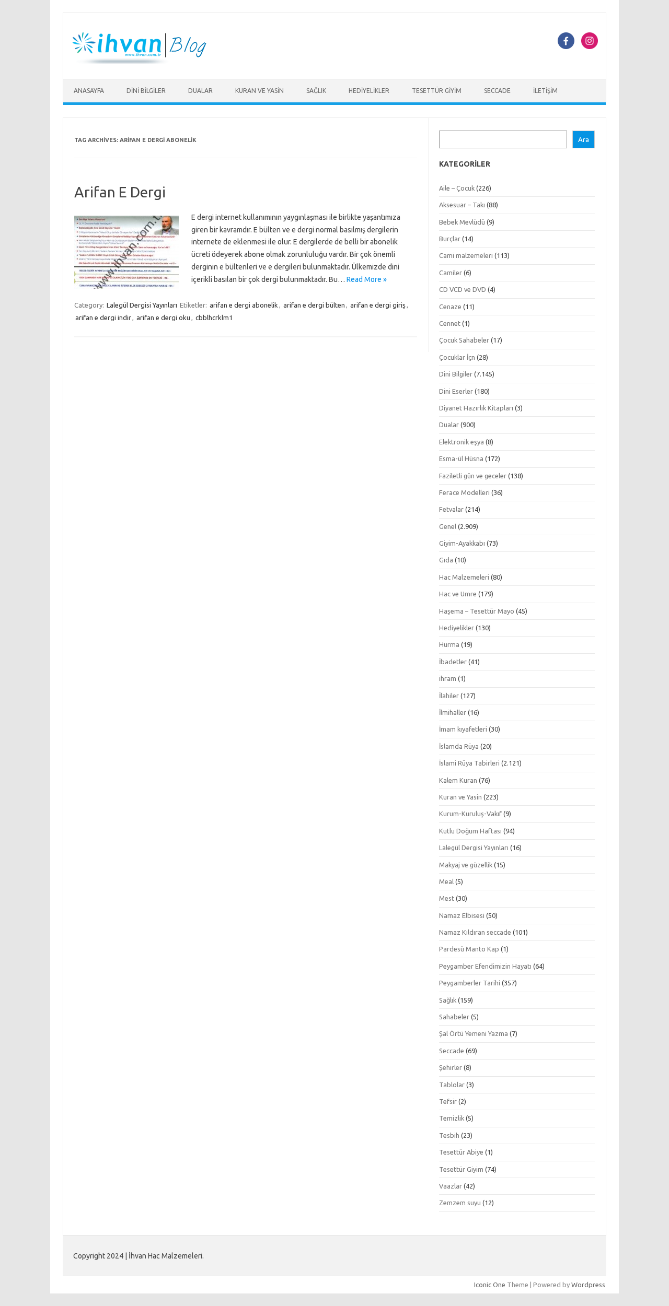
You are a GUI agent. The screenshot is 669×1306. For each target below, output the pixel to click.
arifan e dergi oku (163, 317)
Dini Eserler (456, 391)
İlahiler (449, 695)
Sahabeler (454, 1016)
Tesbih (449, 1135)
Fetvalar (451, 509)
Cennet (449, 323)
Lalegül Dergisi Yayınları (142, 305)
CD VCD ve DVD (462, 289)
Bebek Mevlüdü (462, 222)
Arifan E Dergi (120, 192)
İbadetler (453, 661)
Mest (446, 898)
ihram (447, 678)
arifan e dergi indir (103, 317)
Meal (446, 881)
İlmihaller (452, 712)
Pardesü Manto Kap (469, 948)
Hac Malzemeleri (464, 577)
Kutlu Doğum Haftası (470, 830)
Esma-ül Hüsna (461, 458)
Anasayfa (89, 90)
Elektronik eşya (461, 441)
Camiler (450, 272)
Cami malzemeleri (466, 255)
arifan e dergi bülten (314, 305)
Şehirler (450, 1067)
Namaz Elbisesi (462, 915)
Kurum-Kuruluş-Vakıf (470, 813)
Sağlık (316, 90)
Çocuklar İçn (457, 357)
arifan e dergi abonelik (244, 305)
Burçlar (449, 238)
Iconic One (489, 1284)
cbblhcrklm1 (214, 317)
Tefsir (448, 1101)
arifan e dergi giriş (378, 305)
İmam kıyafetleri (463, 729)
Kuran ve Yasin (259, 90)
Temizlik (451, 1118)
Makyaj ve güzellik (465, 864)
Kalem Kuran (458, 780)
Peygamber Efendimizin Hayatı (485, 966)
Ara (583, 140)
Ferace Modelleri (464, 492)
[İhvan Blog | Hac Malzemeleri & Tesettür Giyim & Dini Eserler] (145, 61)
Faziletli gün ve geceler (472, 475)
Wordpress (588, 1284)
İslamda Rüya (459, 746)
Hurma (449, 644)
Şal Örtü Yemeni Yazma (473, 1033)
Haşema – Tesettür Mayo (476, 611)
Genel (447, 526)
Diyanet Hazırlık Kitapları (476, 407)
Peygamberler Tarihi (469, 982)
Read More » (367, 279)
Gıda (446, 559)
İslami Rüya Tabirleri (469, 763)
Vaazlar (450, 1186)
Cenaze (450, 306)
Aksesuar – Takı (462, 204)
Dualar (200, 90)
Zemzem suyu (460, 1202)
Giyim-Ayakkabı (462, 543)
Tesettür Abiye (461, 1152)
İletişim (545, 90)
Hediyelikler (369, 90)
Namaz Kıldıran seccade (475, 932)
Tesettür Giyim (437, 90)
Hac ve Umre (458, 593)
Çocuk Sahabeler (464, 340)
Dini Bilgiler (146, 90)
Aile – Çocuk (457, 188)
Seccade (497, 90)
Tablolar (452, 1084)
